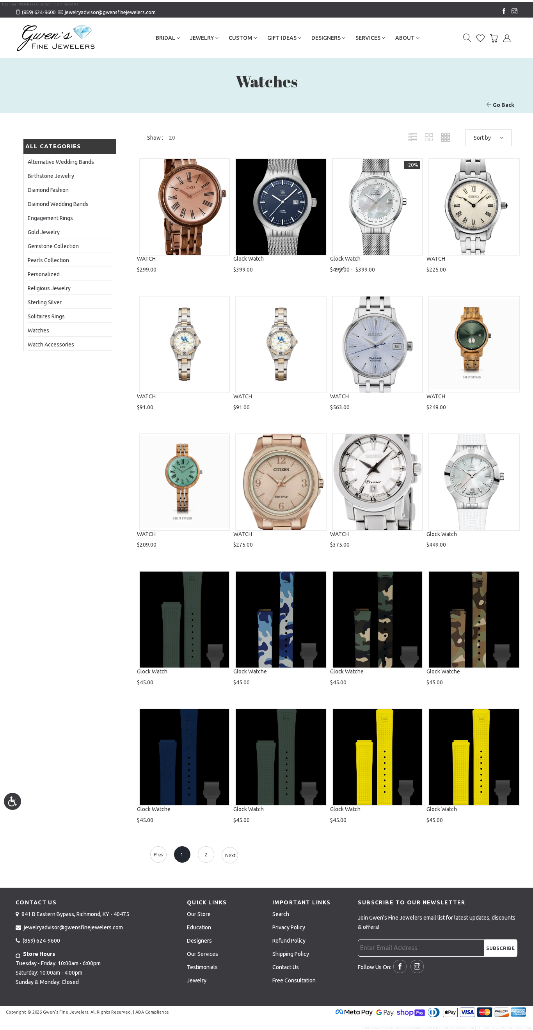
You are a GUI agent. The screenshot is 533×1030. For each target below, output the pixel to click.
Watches (38, 330)
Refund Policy (289, 941)
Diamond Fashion (48, 190)
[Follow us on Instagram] (512, 12)
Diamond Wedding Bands (58, 204)
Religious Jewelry (49, 288)
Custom (241, 38)
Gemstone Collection (53, 246)
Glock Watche (250, 671)
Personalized (44, 274)
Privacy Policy (288, 927)
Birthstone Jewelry (51, 176)
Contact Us (285, 967)
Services (368, 38)
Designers (326, 38)
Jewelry (202, 38)
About (405, 38)
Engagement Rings (50, 218)
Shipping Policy (290, 954)
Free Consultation (294, 980)
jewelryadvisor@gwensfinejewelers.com (110, 12)
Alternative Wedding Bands (61, 162)
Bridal (166, 38)
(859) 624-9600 (38, 12)
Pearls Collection (48, 260)
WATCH (146, 259)
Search (280, 914)
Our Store (199, 914)
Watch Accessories (51, 344)
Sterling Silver (45, 302)
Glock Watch (248, 259)
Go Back (503, 105)
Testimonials (202, 967)
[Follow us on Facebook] (502, 12)
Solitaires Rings (46, 316)
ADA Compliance (152, 1012)
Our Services (202, 954)
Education (199, 927)
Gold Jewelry (44, 232)
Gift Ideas (282, 38)
